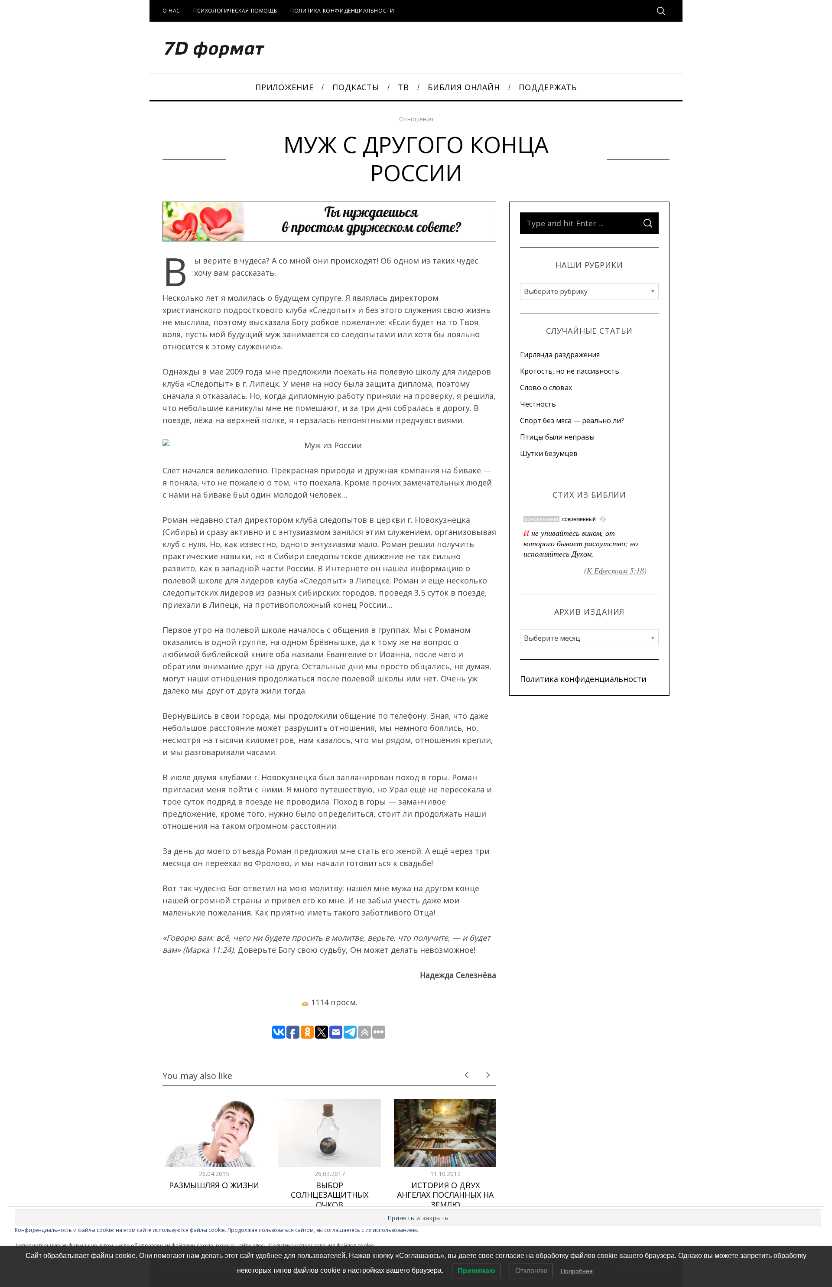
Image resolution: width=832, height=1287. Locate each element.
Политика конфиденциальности (342, 10)
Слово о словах (546, 387)
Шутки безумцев (549, 453)
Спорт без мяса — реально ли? (572, 420)
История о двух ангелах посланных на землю (445, 1195)
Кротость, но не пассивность (569, 371)
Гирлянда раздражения (560, 354)
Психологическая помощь (235, 10)
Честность (538, 404)
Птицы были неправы (557, 437)
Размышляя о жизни (214, 1185)
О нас (171, 10)
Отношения (416, 119)
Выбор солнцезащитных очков (329, 1195)
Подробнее (577, 1270)
